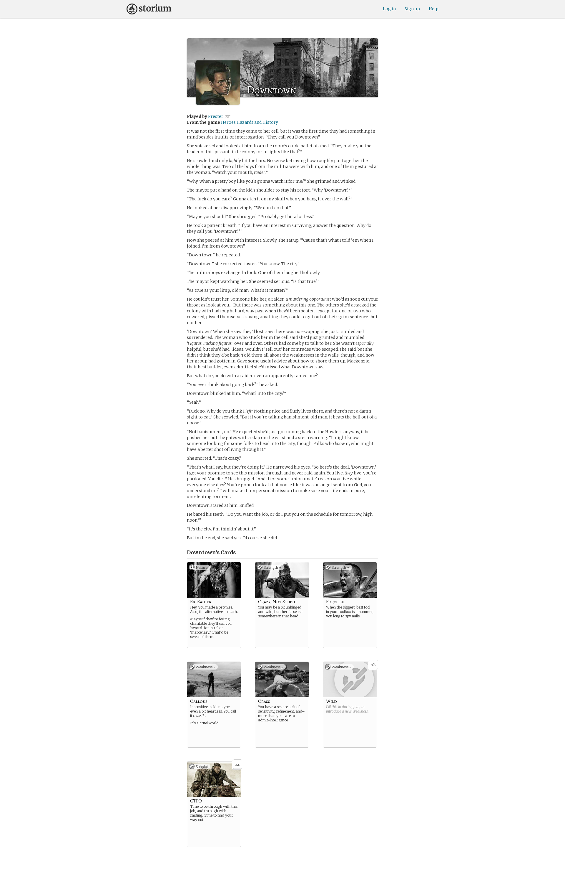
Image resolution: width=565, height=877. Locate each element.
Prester (215, 116)
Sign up (412, 8)
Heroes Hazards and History (249, 122)
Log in (389, 8)
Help (433, 8)
